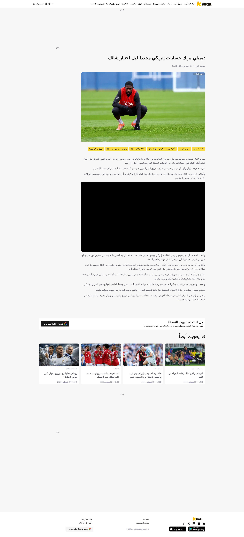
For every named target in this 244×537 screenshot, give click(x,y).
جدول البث (177, 4)
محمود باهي (200, 66)
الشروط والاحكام (85, 523)
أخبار (169, 4)
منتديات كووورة (159, 4)
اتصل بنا (146, 519)
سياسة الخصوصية (142, 523)
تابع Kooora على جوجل (53, 324)
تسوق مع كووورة (97, 4)
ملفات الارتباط (86, 519)
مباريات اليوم (189, 4)
